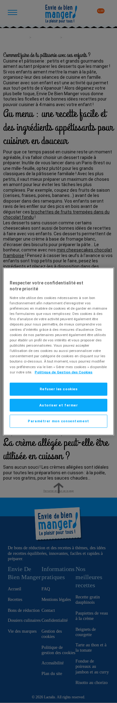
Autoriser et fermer (58, 405)
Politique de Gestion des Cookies (63, 372)
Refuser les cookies (59, 389)
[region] (58, 351)
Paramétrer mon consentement (58, 421)
